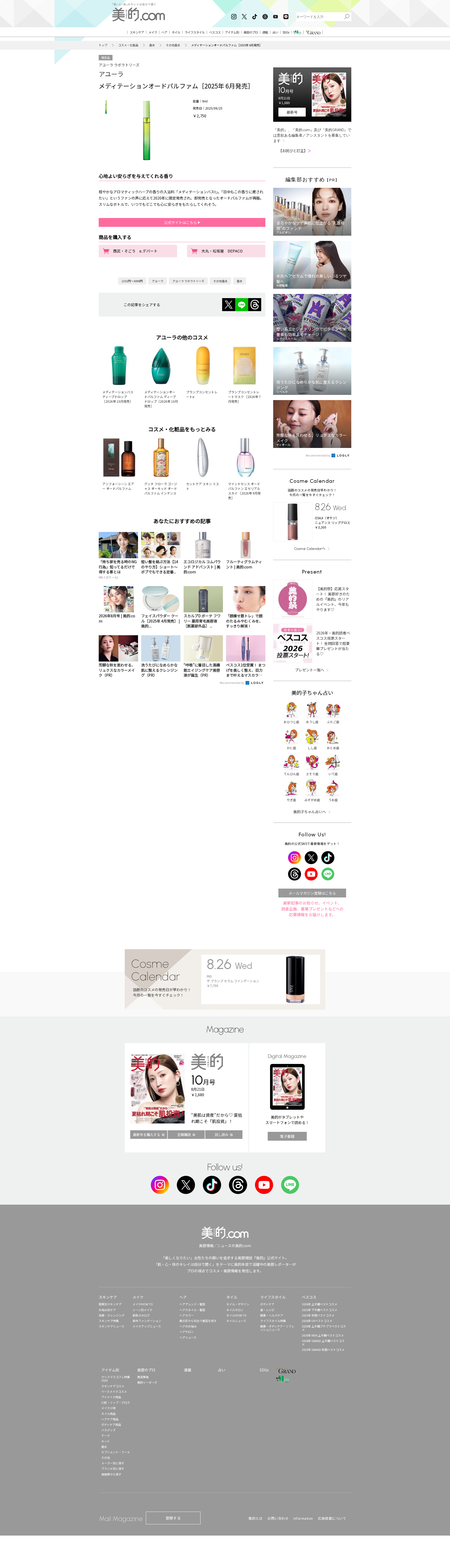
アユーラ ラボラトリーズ (119, 65)
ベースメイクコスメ (114, 1391)
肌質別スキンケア (110, 1304)
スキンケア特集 (109, 1321)
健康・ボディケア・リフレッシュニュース (277, 1328)
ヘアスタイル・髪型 (192, 1310)
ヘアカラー (186, 1315)
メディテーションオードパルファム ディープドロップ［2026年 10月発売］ (161, 399)
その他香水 (173, 45)
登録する (173, 1517)
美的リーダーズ (147, 1382)
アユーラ (111, 73)
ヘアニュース (187, 1337)
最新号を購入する (146, 1134)
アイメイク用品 (111, 1397)
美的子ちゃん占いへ (309, 811)
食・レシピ (267, 1310)
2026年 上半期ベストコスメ (319, 1304)
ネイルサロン (234, 1310)
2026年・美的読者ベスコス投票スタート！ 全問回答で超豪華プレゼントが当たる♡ (333, 643)
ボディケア (267, 1304)
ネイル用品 (108, 1413)
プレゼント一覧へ (309, 669)
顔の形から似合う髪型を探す (198, 1321)
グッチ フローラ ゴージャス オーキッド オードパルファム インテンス (160, 488)
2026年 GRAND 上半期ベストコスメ (323, 1342)
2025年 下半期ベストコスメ (319, 1310)
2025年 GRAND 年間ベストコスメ (323, 1349)
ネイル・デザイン (237, 1304)
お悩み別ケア (107, 1310)
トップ (103, 45)
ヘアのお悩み (188, 1326)
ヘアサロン (186, 1332)
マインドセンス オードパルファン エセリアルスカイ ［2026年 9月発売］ (244, 491)
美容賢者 (143, 1377)
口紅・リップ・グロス (115, 1402)
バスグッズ (108, 1430)
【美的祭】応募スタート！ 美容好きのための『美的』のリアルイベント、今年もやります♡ (333, 599)
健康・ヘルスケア (271, 1315)
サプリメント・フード (115, 1452)
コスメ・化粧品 (128, 45)
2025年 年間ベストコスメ (318, 1315)
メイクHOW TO (143, 1304)
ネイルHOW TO (236, 1315)
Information (303, 1518)
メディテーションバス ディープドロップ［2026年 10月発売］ (117, 396)
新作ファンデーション (147, 1321)
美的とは (255, 1518)
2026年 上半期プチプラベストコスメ (324, 1328)
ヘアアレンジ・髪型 (192, 1304)
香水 (152, 45)
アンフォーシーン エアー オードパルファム (118, 486)
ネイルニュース (236, 1321)
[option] (106, 107)
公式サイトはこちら (181, 222)
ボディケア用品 (111, 1424)
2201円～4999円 (132, 281)
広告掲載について (332, 1518)
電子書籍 (287, 1136)
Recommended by (232, 683)
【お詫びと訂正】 (294, 150)
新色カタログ (141, 1315)
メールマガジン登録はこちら (312, 893)
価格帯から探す (111, 1474)
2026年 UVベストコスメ (317, 1321)
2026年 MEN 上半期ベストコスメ (323, 1335)
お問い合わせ (278, 1518)
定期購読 (184, 1134)
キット (105, 1441)
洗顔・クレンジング (111, 1315)
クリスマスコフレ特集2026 (115, 1378)
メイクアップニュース (147, 1326)
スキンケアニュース (111, 1326)
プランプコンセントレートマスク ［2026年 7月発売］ (244, 396)
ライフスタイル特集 (273, 1321)
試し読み (221, 1134)
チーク (105, 1435)
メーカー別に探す (112, 1463)
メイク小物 (108, 1408)
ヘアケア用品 (109, 1419)
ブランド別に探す (112, 1468)
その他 (105, 1457)
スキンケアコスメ (112, 1386)
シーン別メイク (142, 1310)
